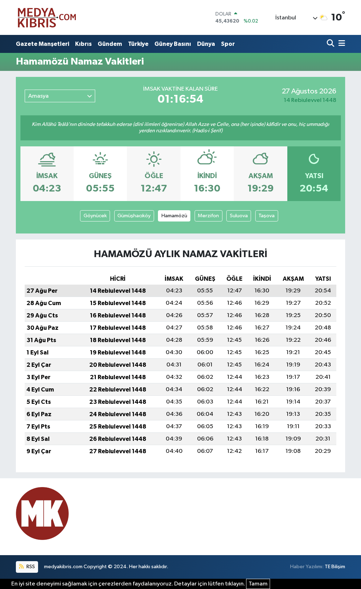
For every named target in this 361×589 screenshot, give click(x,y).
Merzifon (208, 215)
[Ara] (331, 43)
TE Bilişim (335, 566)
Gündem (110, 44)
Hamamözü (174, 215)
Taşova (266, 215)
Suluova (239, 215)
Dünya (206, 44)
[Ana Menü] (340, 43)
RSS (30, 566)
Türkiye (138, 44)
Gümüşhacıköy (134, 215)
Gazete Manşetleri (42, 44)
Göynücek (95, 215)
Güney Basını (172, 44)
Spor (228, 44)
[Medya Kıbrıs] (60, 17)
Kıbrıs (83, 44)
